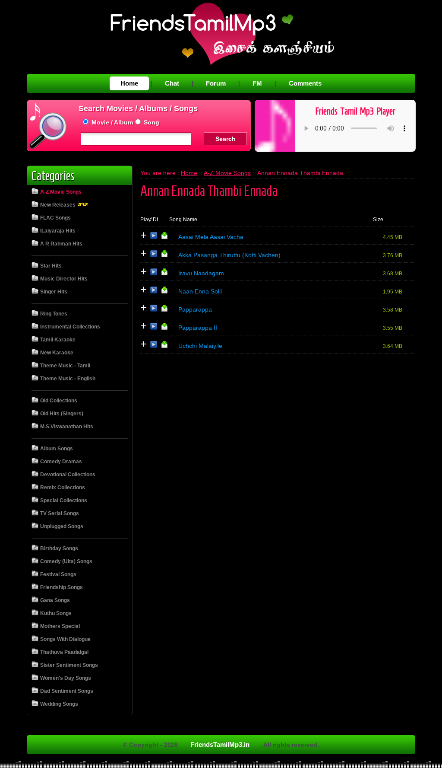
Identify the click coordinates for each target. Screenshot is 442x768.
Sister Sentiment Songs (69, 665)
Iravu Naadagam (201, 273)
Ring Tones (53, 314)
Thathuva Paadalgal (64, 652)
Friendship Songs (61, 587)
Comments (305, 83)
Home (129, 83)
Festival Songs (58, 574)
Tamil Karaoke (58, 340)
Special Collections (63, 500)
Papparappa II (197, 327)
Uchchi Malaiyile (200, 345)
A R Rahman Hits (61, 244)
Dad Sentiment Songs (66, 691)
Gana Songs (55, 600)
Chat (172, 83)
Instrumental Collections (70, 327)
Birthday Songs (59, 548)
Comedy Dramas (61, 462)
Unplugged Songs (61, 526)
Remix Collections (62, 487)
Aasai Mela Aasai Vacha (210, 236)
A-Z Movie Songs (61, 192)
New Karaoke (56, 353)
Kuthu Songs (56, 613)
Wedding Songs (59, 704)
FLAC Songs (55, 218)
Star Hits (51, 266)
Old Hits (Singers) (61, 414)
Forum (216, 83)
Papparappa (195, 309)
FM (257, 83)
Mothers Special (60, 626)
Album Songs (56, 449)
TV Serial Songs (59, 513)
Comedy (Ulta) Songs (66, 561)
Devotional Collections (67, 475)
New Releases (58, 205)
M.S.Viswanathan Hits (66, 427)
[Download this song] (164, 237)
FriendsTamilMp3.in (219, 744)
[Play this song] (153, 237)
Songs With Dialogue (65, 639)
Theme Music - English (67, 379)
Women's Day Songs (65, 678)
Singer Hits (53, 292)
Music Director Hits (64, 279)
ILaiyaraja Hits (58, 231)
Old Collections (58, 401)
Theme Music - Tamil (65, 366)
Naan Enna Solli (200, 291)
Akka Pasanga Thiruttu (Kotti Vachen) (229, 255)
